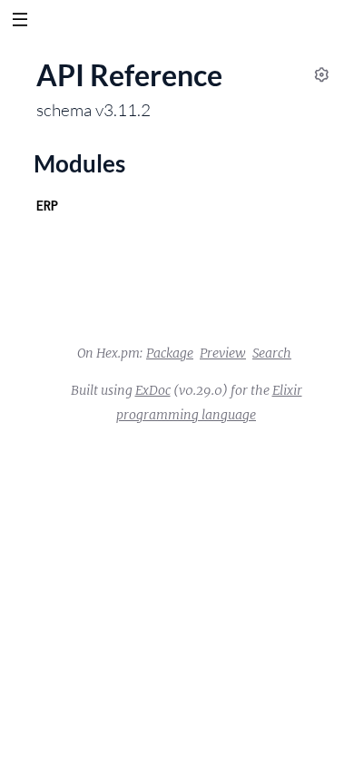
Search (271, 353)
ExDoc (153, 390)
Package (169, 353)
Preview (223, 353)
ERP (47, 205)
